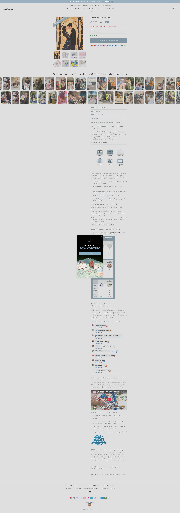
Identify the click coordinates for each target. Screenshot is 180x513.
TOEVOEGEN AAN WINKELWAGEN (123, 2)
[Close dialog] (101, 237)
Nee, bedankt (90, 258)
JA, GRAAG (90, 253)
